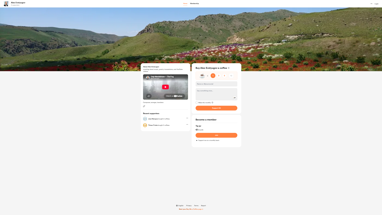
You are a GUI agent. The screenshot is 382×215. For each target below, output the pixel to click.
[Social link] (144, 106)
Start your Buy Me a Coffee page (190, 209)
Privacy (188, 206)
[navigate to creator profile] (6, 3)
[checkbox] (203, 102)
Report (203, 206)
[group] (216, 133)
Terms (196, 206)
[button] (185, 3)
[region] (216, 88)
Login (376, 4)
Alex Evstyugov (18, 2)
